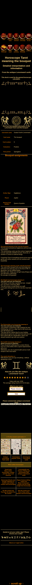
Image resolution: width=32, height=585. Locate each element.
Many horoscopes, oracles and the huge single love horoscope (24, 482)
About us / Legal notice (16, 543)
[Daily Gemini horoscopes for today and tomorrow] (7, 538)
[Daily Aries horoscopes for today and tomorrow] (2, 538)
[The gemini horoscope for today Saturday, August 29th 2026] (10, 36)
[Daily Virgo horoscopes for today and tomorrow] (15, 538)
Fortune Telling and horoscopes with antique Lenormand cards (24, 472)
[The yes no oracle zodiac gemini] (10, 50)
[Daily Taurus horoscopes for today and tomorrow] (5, 538)
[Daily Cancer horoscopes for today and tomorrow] (10, 538)
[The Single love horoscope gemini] (4, 50)
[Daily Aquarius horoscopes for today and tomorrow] (27, 538)
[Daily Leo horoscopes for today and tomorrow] (12, 538)
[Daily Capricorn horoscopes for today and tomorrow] (24, 538)
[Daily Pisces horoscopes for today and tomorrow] (29, 538)
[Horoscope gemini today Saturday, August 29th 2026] (4, 38)
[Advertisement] (16, 17)
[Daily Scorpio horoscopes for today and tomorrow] (19, 538)
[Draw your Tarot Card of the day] (29, 38)
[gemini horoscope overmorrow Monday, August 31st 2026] (22, 36)
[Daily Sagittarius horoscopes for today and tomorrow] (22, 538)
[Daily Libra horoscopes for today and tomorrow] (17, 538)
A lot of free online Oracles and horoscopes (23, 492)
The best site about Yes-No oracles (8, 492)
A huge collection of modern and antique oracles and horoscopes (8, 482)
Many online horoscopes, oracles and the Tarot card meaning (8, 472)
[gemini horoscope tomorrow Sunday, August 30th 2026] (16, 36)
